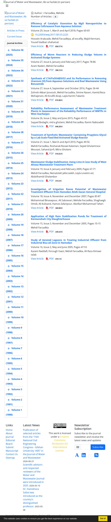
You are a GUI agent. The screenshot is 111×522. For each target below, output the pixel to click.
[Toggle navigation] (54, 6)
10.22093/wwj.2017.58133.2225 (51, 34)
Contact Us (12, 454)
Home (9, 429)
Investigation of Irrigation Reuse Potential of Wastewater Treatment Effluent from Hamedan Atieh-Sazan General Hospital (68, 191)
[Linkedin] (83, 456)
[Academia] (77, 456)
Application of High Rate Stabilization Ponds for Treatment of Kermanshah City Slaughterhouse (68, 218)
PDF (55, 46)
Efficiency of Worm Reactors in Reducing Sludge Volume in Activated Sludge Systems (68, 56)
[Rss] (96, 456)
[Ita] (90, 456)
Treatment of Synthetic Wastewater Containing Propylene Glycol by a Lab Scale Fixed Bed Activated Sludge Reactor (68, 136)
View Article (37, 46)
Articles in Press (15, 30)
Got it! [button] (103, 519)
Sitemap (10, 457)
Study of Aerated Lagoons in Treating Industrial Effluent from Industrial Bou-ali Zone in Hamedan (68, 241)
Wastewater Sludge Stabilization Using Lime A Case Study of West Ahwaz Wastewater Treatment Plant (68, 163)
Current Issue (14, 36)
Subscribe (97, 447)
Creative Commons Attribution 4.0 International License (60, 443)
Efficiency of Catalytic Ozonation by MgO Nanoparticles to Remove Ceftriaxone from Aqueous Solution (68, 25)
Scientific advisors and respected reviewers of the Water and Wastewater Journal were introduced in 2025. (33, 475)
